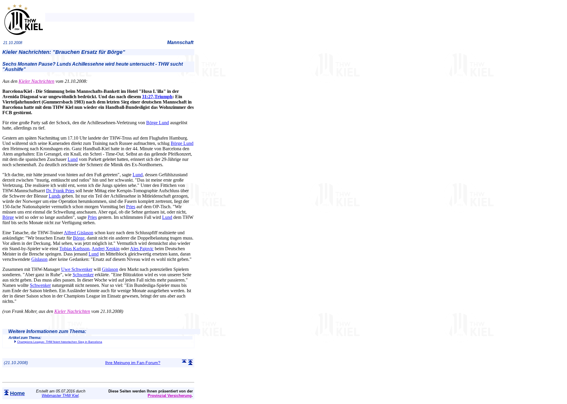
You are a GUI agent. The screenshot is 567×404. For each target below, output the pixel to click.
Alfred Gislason (78, 232)
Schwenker (83, 274)
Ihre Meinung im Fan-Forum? (132, 362)
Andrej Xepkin (106, 248)
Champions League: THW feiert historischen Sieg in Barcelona (59, 341)
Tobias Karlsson (74, 248)
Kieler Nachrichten (36, 81)
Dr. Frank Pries (60, 190)
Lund (73, 159)
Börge (8, 217)
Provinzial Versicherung (170, 395)
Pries (130, 206)
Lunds (55, 195)
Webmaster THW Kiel (60, 395)
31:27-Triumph (157, 96)
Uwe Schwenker (76, 269)
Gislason (39, 259)
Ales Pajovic (142, 248)
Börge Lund (157, 122)
